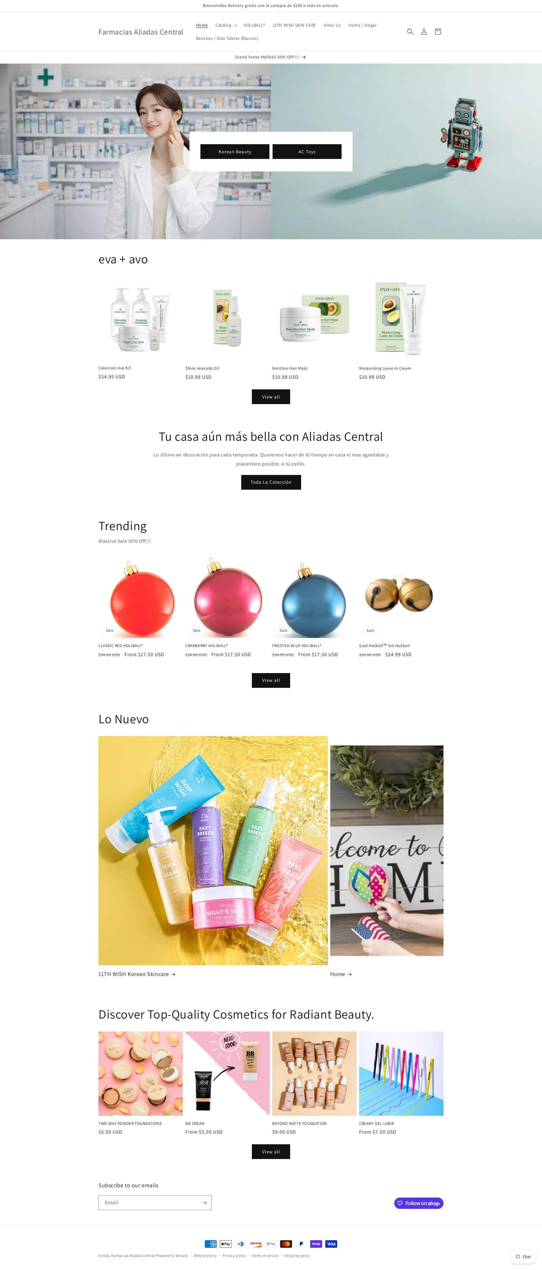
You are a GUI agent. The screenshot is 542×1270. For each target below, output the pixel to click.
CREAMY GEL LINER (376, 1123)
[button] (226, 25)
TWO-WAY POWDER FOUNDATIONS (130, 1123)
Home (337, 974)
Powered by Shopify (172, 1255)
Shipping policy (297, 1255)
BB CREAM (195, 1123)
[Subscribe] (204, 1202)
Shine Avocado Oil (202, 368)
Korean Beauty (235, 151)
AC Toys (307, 151)
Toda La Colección (271, 482)
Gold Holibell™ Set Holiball (384, 645)
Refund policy (205, 1255)
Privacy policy (234, 1255)
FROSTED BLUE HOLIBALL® (296, 645)
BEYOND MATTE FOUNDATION (299, 1123)
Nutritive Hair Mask (289, 368)
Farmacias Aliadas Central (133, 1255)
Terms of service (265, 1255)
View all (271, 397)
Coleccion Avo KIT (114, 368)
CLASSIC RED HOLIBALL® (120, 645)
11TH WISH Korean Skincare (133, 974)
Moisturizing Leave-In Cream (385, 368)
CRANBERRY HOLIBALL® (206, 645)
